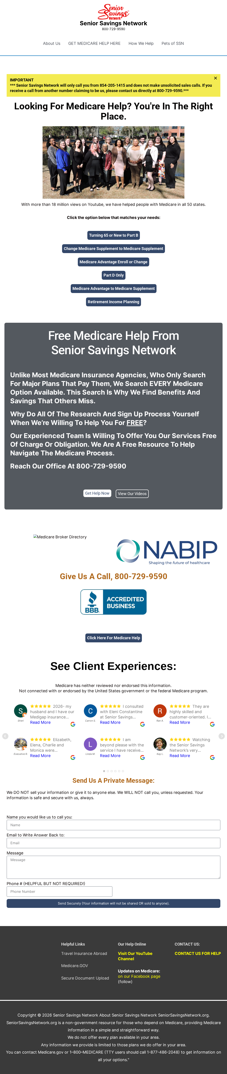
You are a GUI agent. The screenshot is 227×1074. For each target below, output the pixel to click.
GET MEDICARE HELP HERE (94, 43)
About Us (51, 43)
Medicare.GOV (74, 965)
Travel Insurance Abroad (84, 953)
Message (15, 853)
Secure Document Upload (85, 978)
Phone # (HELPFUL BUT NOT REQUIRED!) (46, 883)
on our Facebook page (139, 976)
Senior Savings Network (113, 23)
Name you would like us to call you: (39, 817)
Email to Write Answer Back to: (36, 835)
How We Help (141, 43)
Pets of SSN (173, 43)
